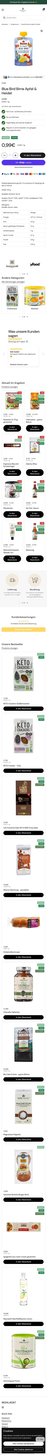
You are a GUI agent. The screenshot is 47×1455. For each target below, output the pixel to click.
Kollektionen (15, 24)
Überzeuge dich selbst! (16, 342)
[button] (43, 10)
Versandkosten (16, 106)
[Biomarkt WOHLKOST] (23, 9)
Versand (5, 1424)
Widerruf (5, 1427)
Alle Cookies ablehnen (23, 1449)
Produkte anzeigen (10, 387)
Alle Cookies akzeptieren (23, 1443)
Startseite (5, 24)
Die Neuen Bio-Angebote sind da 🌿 (23, 2)
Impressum (6, 1418)
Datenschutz (6, 1421)
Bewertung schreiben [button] (23, 629)
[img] (24, 339)
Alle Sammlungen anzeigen (13, 282)
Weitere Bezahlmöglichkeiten (24, 167)
